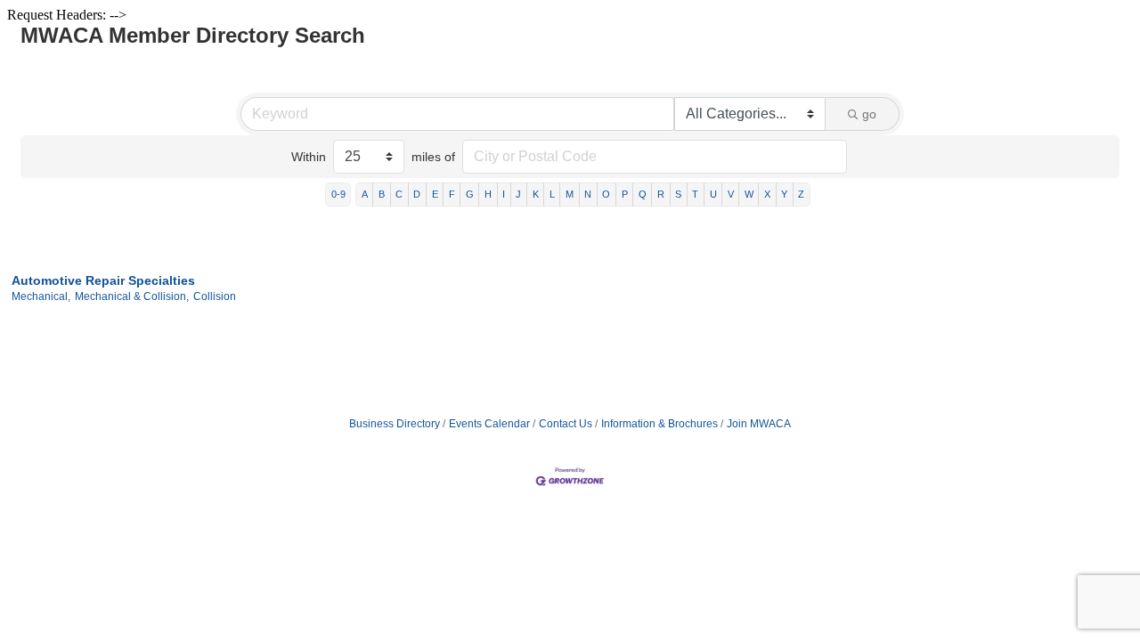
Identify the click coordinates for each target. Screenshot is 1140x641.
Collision (214, 296)
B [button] (382, 194)
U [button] (713, 194)
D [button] (416, 194)
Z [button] (801, 194)
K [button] (536, 194)
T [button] (695, 194)
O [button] (606, 194)
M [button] (570, 194)
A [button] (365, 194)
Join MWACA (759, 424)
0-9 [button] (338, 194)
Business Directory (394, 424)
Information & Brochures (659, 424)
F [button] (452, 194)
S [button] (678, 194)
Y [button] (784, 194)
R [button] (660, 194)
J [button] (518, 194)
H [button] (488, 194)
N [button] (587, 194)
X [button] (767, 194)
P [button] (625, 194)
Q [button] (643, 194)
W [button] (749, 194)
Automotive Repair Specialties (103, 280)
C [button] (399, 194)
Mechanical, (41, 296)
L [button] (552, 194)
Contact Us (565, 424)
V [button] (731, 194)
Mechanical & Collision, (132, 296)
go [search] (869, 114)
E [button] (435, 194)
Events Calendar (489, 424)
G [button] (470, 194)
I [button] (503, 194)
